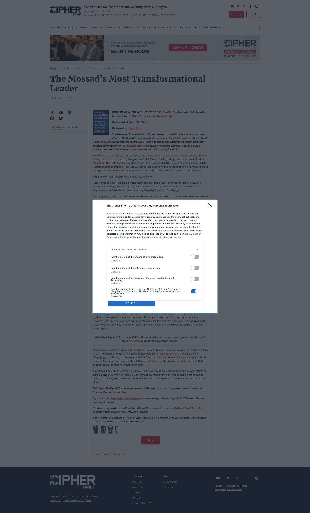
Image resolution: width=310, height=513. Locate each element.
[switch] (195, 257)
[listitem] (155, 249)
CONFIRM (132, 303)
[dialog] (155, 257)
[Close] (211, 206)
